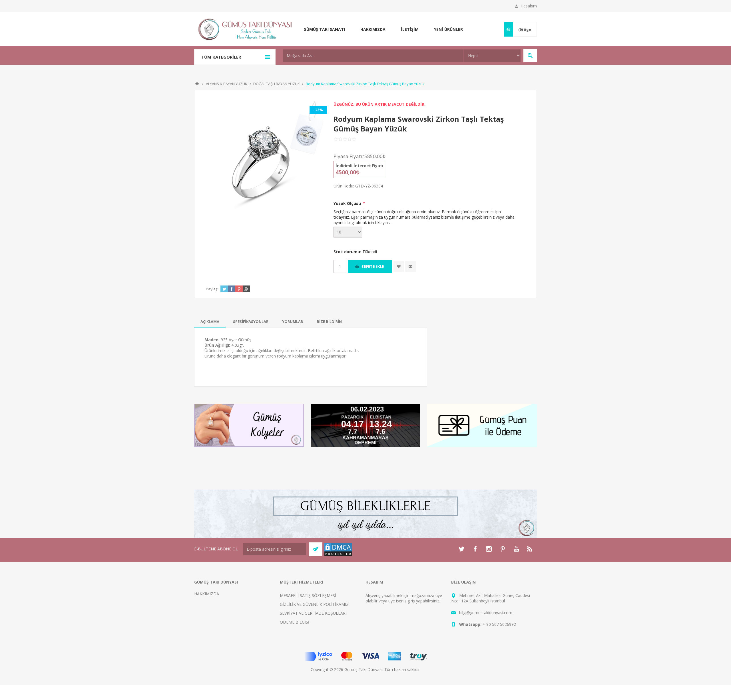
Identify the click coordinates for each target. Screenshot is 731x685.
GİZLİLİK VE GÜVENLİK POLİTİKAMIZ (314, 604)
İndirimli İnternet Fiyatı (359, 165)
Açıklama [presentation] (209, 321)
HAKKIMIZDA (206, 593)
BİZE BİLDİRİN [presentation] (329, 321)
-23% (318, 109)
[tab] (210, 321)
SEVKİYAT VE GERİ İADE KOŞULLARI (313, 613)
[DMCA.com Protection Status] (338, 555)
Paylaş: (212, 288)
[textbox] (373, 55)
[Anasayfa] (197, 83)
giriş (411, 601)
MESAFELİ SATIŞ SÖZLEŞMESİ (308, 595)
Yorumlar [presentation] (292, 321)
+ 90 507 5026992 (499, 624)
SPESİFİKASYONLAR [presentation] (250, 321)
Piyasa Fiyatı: (348, 156)
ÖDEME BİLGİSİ (294, 622)
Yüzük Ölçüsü (348, 203)
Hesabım (529, 6)
